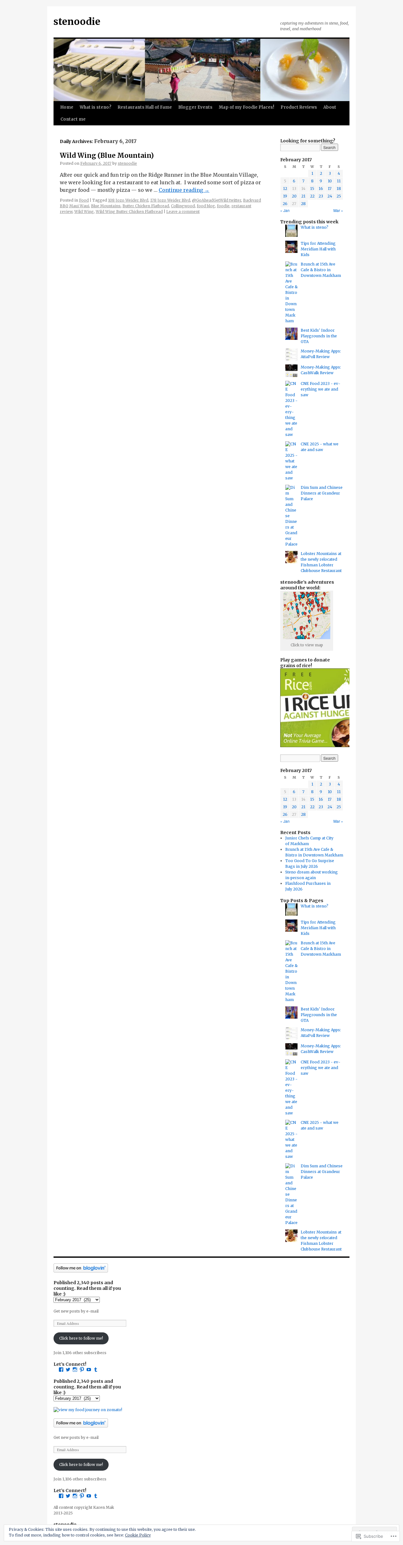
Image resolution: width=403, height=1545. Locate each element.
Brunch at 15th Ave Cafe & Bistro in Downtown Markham (321, 270)
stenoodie (77, 21)
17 (330, 188)
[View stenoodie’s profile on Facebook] (61, 1369)
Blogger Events (195, 107)
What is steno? (95, 107)
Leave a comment (183, 211)
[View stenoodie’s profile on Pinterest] (81, 1369)
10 (330, 181)
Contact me (73, 119)
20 (294, 196)
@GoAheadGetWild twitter (216, 200)
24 (329, 196)
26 (285, 203)
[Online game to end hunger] (319, 745)
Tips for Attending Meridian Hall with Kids (318, 249)
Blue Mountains (106, 205)
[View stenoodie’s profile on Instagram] (74, 1369)
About (329, 107)
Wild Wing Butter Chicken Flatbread (129, 211)
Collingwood (183, 205)
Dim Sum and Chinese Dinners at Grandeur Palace (322, 493)
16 (321, 188)
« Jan (285, 210)
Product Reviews (299, 107)
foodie (223, 205)
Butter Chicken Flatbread (145, 205)
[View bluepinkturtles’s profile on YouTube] (88, 1369)
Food (84, 200)
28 (303, 203)
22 (312, 196)
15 (312, 188)
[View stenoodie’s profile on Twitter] (68, 1369)
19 (285, 196)
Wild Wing (84, 211)
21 (303, 196)
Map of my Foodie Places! (246, 107)
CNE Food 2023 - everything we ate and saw (320, 389)
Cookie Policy (138, 1535)
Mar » (338, 210)
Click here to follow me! (81, 1338)
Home (66, 107)
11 (339, 181)
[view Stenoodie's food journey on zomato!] (88, 1409)
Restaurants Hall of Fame (145, 107)
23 (321, 196)
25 (339, 196)
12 (285, 188)
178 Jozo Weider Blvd (170, 200)
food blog (206, 205)
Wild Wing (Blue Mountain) (107, 155)
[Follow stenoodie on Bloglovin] (81, 1271)
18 (339, 188)
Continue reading (184, 190)
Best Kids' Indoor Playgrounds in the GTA (319, 336)
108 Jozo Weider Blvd (128, 200)
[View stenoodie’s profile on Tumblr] (95, 1369)
